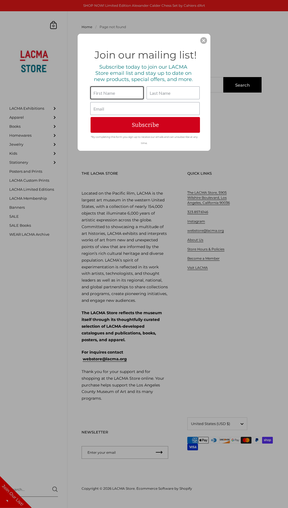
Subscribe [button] (145, 125)
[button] (203, 40)
